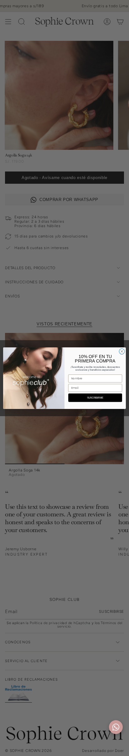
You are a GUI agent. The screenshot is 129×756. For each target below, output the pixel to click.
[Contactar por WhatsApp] (116, 727)
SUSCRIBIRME (95, 397)
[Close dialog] (122, 351)
